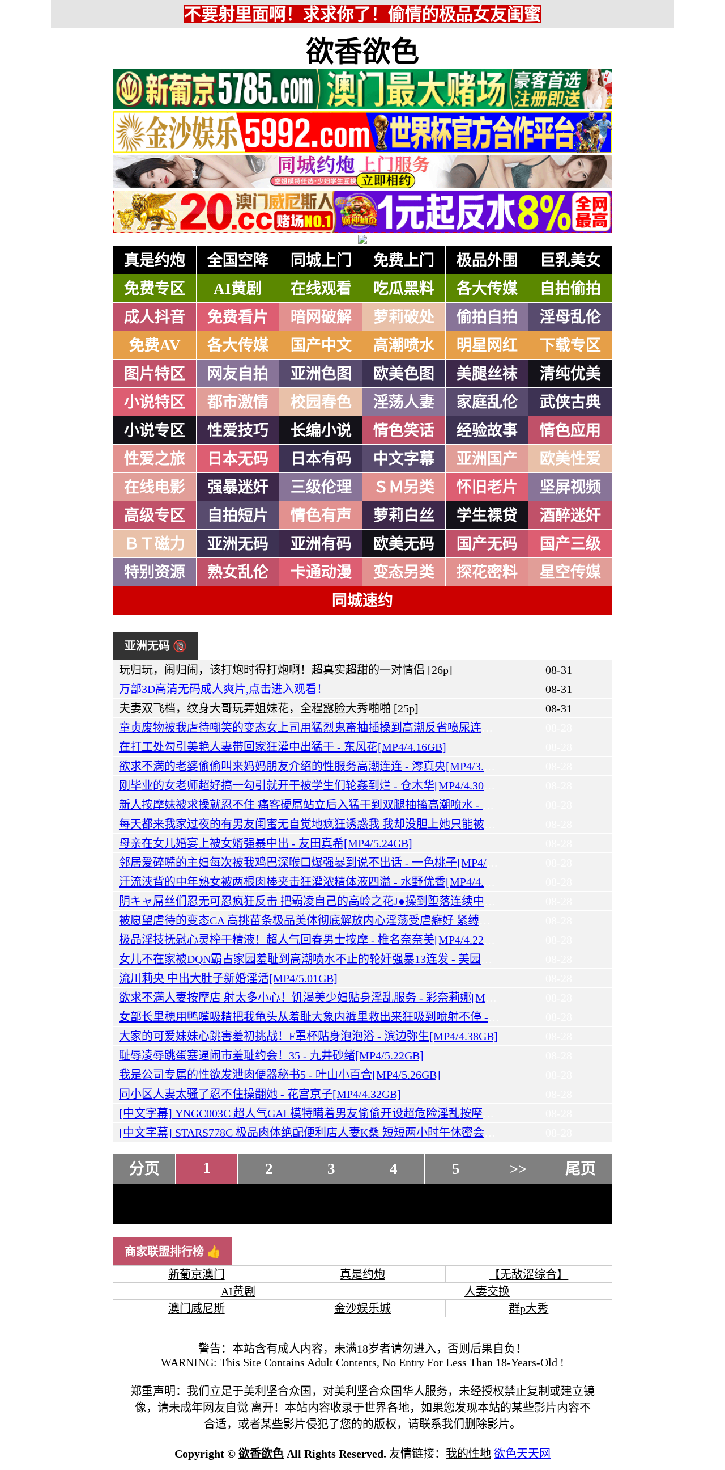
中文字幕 (403, 458)
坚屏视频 (570, 487)
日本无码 (237, 458)
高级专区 (154, 515)
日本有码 (321, 458)
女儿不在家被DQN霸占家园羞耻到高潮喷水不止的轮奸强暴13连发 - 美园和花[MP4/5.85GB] (345, 959)
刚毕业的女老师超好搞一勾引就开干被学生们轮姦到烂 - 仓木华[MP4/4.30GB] (311, 785)
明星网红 (487, 345)
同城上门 (321, 260)
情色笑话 (403, 430)
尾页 (580, 1168)
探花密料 (487, 572)
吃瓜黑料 (403, 288)
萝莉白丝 (403, 515)
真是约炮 (154, 260)
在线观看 (321, 288)
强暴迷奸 (237, 487)
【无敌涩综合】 (528, 1274)
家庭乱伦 (487, 402)
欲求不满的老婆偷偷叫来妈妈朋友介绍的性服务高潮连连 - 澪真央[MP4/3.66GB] (316, 766)
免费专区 (154, 288)
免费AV (155, 345)
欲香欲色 (362, 51)
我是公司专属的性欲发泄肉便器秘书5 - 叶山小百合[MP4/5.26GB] (280, 1074)
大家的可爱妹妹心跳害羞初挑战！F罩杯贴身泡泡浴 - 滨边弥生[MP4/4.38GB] (308, 1036)
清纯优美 (570, 373)
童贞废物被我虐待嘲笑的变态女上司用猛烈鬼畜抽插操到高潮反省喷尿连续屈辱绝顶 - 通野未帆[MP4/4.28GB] (390, 727)
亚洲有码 (321, 543)
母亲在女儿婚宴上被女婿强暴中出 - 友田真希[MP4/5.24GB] (265, 843)
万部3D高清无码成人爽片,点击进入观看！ (223, 689)
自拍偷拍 (570, 288)
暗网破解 (321, 317)
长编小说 (321, 430)
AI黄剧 (238, 288)
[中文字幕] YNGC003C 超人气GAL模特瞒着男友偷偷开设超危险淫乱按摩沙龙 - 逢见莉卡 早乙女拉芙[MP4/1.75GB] (403, 1113)
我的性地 (468, 1453)
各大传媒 (487, 288)
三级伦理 (321, 487)
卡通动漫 (321, 572)
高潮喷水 (403, 345)
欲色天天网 (522, 1453)
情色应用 (570, 430)
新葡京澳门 (196, 1274)
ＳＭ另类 (403, 487)
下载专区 (570, 345)
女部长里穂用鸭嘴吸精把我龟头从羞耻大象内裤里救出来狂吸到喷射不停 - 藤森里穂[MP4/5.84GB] (362, 1017)
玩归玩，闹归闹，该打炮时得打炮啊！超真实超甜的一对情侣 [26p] (286, 670)
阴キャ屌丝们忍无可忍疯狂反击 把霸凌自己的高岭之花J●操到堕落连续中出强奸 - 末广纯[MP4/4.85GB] (374, 901)
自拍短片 (237, 515)
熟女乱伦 (237, 572)
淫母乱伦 (570, 317)
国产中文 (321, 345)
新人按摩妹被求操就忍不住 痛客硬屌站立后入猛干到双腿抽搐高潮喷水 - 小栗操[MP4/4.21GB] (352, 805)
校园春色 (321, 402)
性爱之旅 (154, 458)
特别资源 (154, 572)
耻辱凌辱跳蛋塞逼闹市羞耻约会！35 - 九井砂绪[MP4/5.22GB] (271, 1055)
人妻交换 (487, 1291)
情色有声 (321, 515)
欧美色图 (403, 373)
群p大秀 (528, 1308)
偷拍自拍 (487, 317)
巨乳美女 (570, 260)
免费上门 (403, 260)
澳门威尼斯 (196, 1308)
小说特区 (154, 402)
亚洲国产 (487, 458)
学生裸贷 (487, 515)
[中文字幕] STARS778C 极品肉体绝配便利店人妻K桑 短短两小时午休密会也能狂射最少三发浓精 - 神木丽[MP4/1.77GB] (414, 1132)
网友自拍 (237, 373)
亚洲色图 (321, 373)
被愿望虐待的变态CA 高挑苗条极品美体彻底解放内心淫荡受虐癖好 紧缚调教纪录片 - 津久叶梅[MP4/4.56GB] (389, 920)
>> (518, 1168)
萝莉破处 (403, 317)
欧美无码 (403, 543)
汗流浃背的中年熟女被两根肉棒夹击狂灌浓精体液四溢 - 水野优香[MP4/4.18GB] (316, 882)
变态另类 (403, 572)
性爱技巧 (237, 430)
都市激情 (237, 402)
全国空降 (237, 260)
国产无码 (487, 543)
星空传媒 (570, 572)
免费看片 (237, 317)
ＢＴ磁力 (154, 543)
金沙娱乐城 (362, 1308)
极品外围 (487, 260)
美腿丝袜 (487, 373)
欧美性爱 (570, 458)
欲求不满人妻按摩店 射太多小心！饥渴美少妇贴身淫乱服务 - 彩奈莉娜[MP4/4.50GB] (329, 997)
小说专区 (154, 430)
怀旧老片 (487, 487)
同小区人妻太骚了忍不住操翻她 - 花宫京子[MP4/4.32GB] (260, 1094)
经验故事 (487, 430)
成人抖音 (154, 317)
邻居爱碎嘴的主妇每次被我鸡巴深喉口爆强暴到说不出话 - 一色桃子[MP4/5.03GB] (322, 862)
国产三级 (570, 543)
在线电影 (154, 487)
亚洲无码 (237, 543)
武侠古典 (570, 402)
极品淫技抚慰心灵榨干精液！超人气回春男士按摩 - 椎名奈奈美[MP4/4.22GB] (311, 939)
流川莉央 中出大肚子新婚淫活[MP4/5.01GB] (228, 978)
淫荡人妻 (403, 402)
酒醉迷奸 (570, 515)
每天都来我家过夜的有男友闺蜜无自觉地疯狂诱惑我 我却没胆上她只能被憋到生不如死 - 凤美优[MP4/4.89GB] (391, 824)
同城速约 (362, 600)
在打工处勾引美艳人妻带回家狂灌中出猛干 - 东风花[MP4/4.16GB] (282, 747)
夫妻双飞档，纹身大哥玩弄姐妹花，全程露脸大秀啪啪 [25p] (269, 708)
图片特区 (154, 373)
